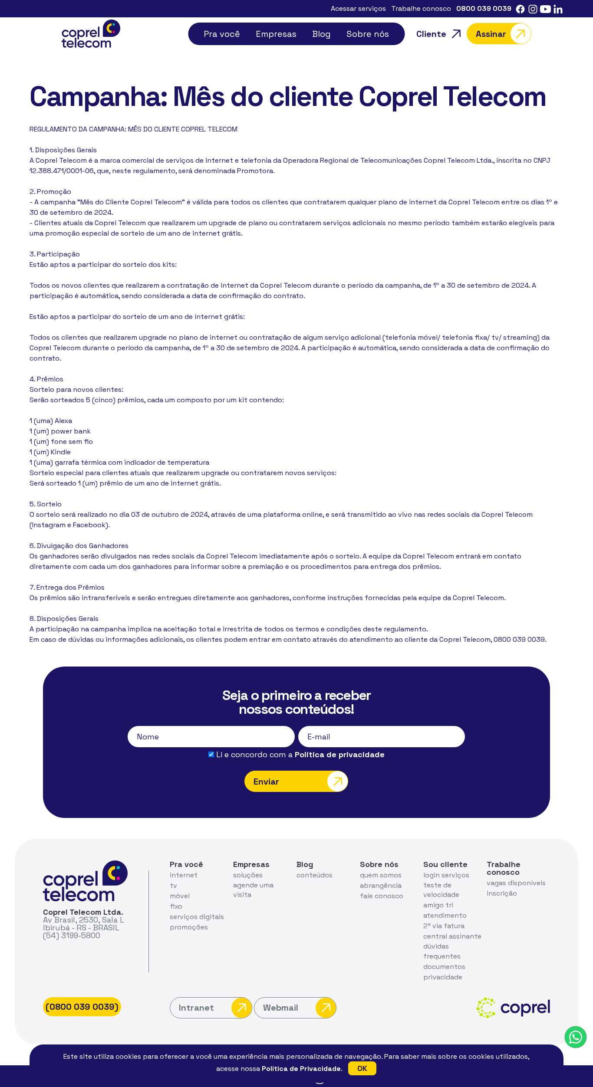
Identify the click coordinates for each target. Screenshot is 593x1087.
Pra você (222, 33)
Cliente (431, 33)
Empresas (276, 33)
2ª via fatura (444, 925)
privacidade (442, 977)
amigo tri (438, 905)
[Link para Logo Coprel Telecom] (91, 32)
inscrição (502, 893)
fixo (176, 906)
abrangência (381, 885)
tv (173, 885)
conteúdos (314, 875)
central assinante (452, 936)
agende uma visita (253, 889)
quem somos (381, 875)
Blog (321, 33)
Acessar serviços (358, 8)
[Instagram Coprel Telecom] (532, 8)
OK (362, 1068)
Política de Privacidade (301, 1068)
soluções (248, 875)
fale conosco (381, 895)
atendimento (445, 915)
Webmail (280, 1007)
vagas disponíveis (516, 882)
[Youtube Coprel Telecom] (545, 8)
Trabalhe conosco (421, 8)
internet (184, 875)
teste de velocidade (441, 889)
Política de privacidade (340, 754)
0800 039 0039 (483, 8)
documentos (444, 966)
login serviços (446, 875)
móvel (180, 895)
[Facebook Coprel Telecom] (520, 8)
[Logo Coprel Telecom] (85, 880)
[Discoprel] (575, 1037)
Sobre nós (367, 33)
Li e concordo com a (299, 755)
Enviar (266, 781)
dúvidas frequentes (442, 951)
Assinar (491, 33)
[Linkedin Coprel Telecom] (558, 8)
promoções (189, 927)
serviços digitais (197, 916)
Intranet (196, 1007)
